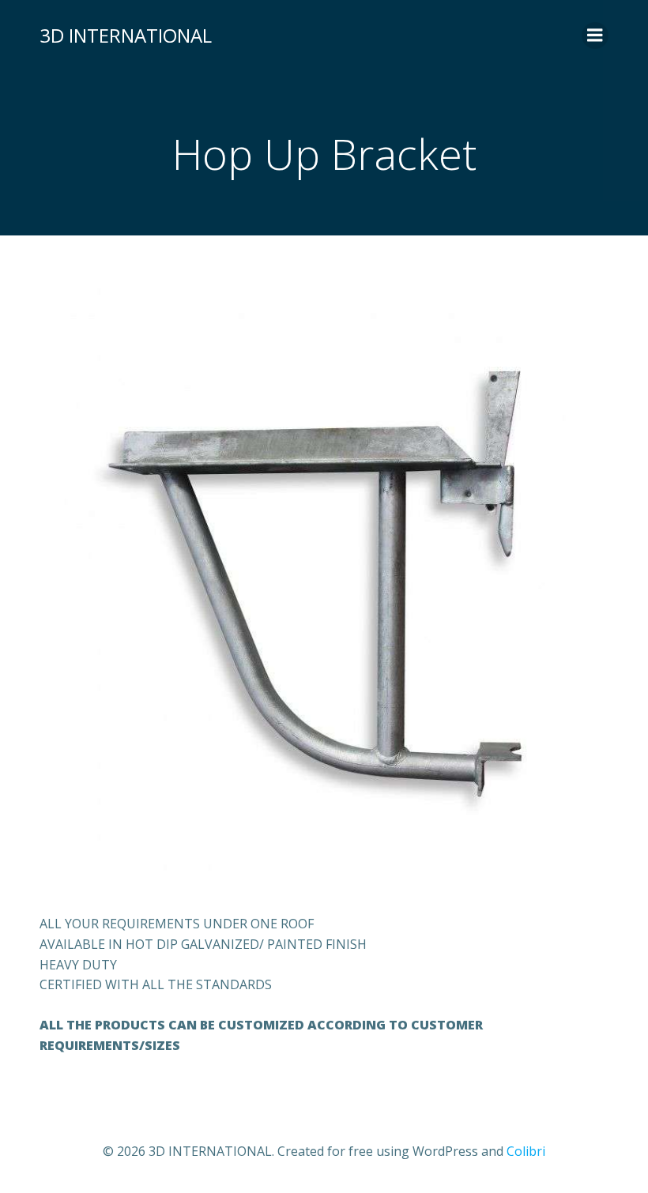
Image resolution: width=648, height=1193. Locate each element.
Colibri (526, 1151)
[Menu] (595, 35)
